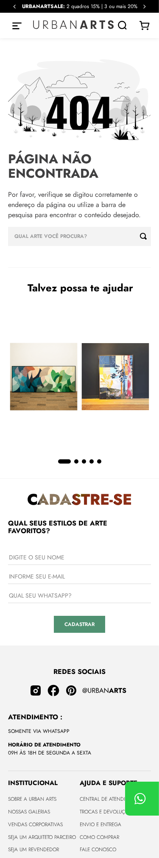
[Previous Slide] (14, 6)
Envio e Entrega (100, 824)
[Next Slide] (144, 6)
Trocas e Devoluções (107, 812)
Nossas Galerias (29, 812)
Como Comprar (99, 837)
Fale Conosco (98, 849)
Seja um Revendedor (33, 849)
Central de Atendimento (110, 799)
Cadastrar (79, 624)
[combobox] (79, 236)
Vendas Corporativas (35, 824)
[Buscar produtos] (145, 236)
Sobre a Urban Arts (32, 799)
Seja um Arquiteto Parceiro (42, 837)
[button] (64, 461)
